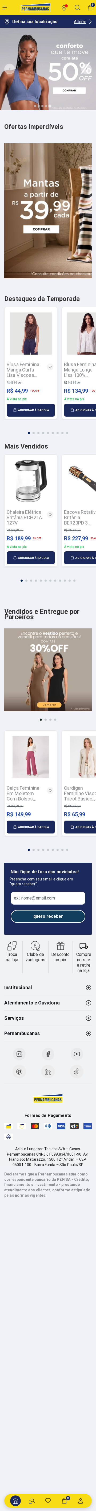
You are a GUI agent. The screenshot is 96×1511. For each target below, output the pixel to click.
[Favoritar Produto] (50, 367)
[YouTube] (76, 1054)
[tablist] (48, 429)
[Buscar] (31, 1500)
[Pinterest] (19, 1071)
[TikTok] (76, 1071)
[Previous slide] (9, 69)
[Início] (15, 1500)
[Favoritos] (48, 1500)
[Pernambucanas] (35, 7)
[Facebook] (48, 1054)
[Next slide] (86, 69)
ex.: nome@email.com (34, 898)
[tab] (35, 106)
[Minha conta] (80, 1500)
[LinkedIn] (48, 1071)
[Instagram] (19, 1054)
